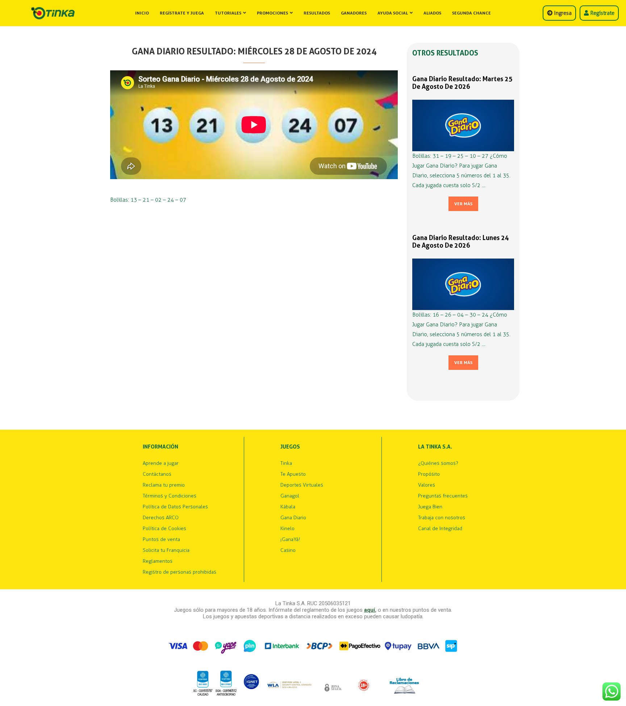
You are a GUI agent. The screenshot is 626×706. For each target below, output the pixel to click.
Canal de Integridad (440, 528)
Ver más (463, 203)
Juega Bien (430, 506)
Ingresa (562, 13)
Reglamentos (157, 561)
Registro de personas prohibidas (179, 572)
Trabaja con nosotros (441, 517)
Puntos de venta (161, 539)
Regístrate (601, 13)
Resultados (317, 13)
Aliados (432, 13)
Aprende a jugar (161, 463)
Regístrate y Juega (182, 13)
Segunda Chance (471, 13)
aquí (369, 610)
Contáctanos (157, 474)
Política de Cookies (164, 528)
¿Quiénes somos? (438, 463)
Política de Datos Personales (175, 506)
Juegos (290, 447)
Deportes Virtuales (301, 485)
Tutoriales (228, 13)
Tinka (286, 463)
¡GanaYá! (290, 539)
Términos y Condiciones (169, 496)
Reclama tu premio (164, 485)
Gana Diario (293, 517)
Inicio (142, 13)
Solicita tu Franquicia (166, 550)
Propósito (429, 474)
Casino (288, 550)
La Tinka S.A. (435, 447)
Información (160, 447)
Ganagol (289, 496)
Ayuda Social (392, 13)
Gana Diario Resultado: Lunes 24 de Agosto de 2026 (460, 241)
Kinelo (287, 528)
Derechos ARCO (161, 517)
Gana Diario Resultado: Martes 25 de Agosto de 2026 (462, 82)
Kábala (287, 506)
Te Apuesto (293, 474)
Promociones (272, 13)
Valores (426, 485)
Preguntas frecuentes (443, 496)
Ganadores (354, 13)
